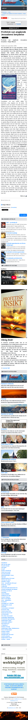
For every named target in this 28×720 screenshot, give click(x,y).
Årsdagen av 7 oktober (8, 603)
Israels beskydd (6, 573)
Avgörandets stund (7, 605)
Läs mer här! (6, 368)
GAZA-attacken (6, 636)
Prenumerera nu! (17, 687)
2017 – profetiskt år (11, 222)
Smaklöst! (4, 562)
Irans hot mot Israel (7, 612)
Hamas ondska (6, 631)
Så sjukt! (4, 567)
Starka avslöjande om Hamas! (9, 589)
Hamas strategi (6, 626)
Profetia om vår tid (7, 590)
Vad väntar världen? (7, 622)
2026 (2, 507)
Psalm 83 (4, 601)
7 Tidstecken (5, 537)
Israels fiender (5, 565)
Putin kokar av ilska (7, 444)
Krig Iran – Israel (6, 584)
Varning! (3, 399)
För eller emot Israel (7, 615)
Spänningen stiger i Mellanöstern (10, 628)
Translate (18, 24)
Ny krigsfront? (5, 623)
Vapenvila (4, 586)
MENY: (4, 8)
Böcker (14, 685)
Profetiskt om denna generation (16, 252)
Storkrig (4, 592)
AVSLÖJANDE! (5, 594)
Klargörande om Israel (7, 634)
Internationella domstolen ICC (10, 587)
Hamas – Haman (6, 639)
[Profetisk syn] (14, 486)
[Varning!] (14, 547)
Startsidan (5, 12)
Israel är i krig (5, 609)
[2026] (14, 501)
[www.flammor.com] (14, 3)
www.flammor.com (14, 700)
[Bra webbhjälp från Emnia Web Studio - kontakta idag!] (14, 667)
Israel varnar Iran (6, 611)
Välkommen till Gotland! (8, 459)
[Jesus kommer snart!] (14, 517)
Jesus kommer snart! (7, 522)
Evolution (4, 429)
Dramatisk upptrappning (8, 619)
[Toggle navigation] (24, 8)
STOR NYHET (5, 614)
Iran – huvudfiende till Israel (9, 583)
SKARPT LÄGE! (6, 581)
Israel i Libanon (6, 597)
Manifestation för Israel (8, 578)
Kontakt (14, 689)
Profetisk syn (5, 492)
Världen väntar (6, 633)
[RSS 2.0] (14, 693)
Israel (9, 12)
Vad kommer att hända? (8, 608)
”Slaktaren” (5, 625)
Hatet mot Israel (6, 572)
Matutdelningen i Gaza (8, 575)
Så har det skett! (6, 580)
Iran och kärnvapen (7, 629)
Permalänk (13, 207)
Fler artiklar (23, 215)
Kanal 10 (8, 685)
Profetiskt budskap (11, 233)
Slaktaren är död (6, 595)
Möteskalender (18, 684)
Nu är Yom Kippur (6, 598)
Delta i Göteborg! (6, 570)
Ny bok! (4, 576)
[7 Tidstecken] (14, 532)
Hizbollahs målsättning (8, 617)
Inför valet (4, 472)
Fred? (3, 569)
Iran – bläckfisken (6, 600)
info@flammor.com (18, 699)
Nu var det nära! (6, 564)
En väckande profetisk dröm (14, 258)
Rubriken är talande (7, 414)
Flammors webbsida (7, 384)
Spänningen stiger (6, 620)
